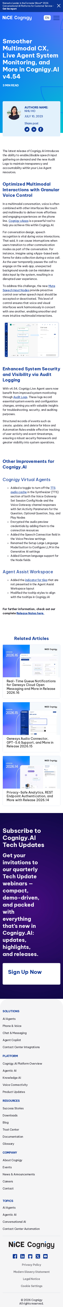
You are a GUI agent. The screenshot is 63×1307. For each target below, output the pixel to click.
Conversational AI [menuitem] (14, 1221)
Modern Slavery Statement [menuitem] (31, 1272)
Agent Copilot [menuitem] (12, 1040)
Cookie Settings (31, 1286)
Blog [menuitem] (6, 1122)
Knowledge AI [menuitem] (12, 1077)
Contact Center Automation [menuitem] (21, 1229)
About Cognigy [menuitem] (12, 1160)
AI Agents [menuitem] (9, 1019)
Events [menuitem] (7, 1167)
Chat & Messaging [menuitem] (14, 1033)
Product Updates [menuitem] (14, 1092)
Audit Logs (20, 397)
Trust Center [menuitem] (11, 1129)
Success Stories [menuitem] (13, 1108)
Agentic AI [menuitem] (9, 1070)
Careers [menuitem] (8, 1181)
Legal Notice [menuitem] (31, 1279)
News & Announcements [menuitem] (19, 1174)
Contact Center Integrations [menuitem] (21, 1047)
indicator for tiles (36, 580)
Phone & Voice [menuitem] (12, 1026)
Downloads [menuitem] (10, 1115)
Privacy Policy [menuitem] (31, 1264)
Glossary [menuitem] (8, 1143)
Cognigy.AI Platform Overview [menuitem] (22, 1063)
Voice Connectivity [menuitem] (15, 1085)
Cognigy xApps (18, 221)
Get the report (10, 8)
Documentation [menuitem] (13, 1136)
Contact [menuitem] (8, 1188)
